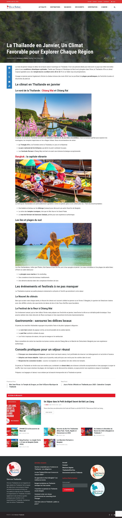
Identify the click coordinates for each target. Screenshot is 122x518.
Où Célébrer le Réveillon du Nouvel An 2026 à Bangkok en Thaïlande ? (104, 431)
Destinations (55, 7)
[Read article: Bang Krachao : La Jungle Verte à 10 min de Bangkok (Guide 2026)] (12, 443)
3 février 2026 (54, 404)
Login (113, 1)
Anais (47, 404)
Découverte (79, 7)
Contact (95, 1)
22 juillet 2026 (24, 446)
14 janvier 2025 (11, 58)
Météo (26, 58)
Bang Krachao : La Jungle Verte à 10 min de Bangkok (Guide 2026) (30, 442)
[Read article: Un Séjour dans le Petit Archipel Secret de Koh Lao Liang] (24, 412)
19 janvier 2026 (24, 433)
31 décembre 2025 (99, 435)
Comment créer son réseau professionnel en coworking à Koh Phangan (45, 496)
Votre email (66, 482)
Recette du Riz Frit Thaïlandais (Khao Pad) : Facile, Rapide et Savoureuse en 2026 (67, 431)
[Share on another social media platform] (9, 86)
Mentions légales (67, 467)
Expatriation (92, 7)
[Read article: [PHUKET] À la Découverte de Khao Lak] (12, 432)
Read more (50, 412)
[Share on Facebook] (9, 68)
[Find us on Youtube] (114, 515)
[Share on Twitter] (9, 77)
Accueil (89, 1)
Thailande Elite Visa (68, 470)
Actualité (42, 7)
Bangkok (20, 156)
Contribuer (106, 1)
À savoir (104, 7)
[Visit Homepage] (14, 7)
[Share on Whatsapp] (9, 72)
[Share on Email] (9, 81)
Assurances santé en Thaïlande (72, 472)
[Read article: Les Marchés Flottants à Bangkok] (49, 443)
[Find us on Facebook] (109, 515)
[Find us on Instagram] (111, 515)
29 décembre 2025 (62, 444)
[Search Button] (114, 7)
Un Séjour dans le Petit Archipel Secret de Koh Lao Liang (69, 401)
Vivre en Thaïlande (19, 515)
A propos (100, 1)
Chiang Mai (48, 90)
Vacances (67, 7)
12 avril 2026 (61, 435)
